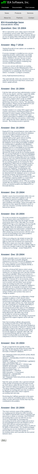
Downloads (5, 7)
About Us (7, 18)
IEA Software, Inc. (18, 2)
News (7, 13)
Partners (20, 18)
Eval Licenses (30, 7)
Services (30, 13)
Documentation (17, 7)
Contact (31, 18)
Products (18, 13)
